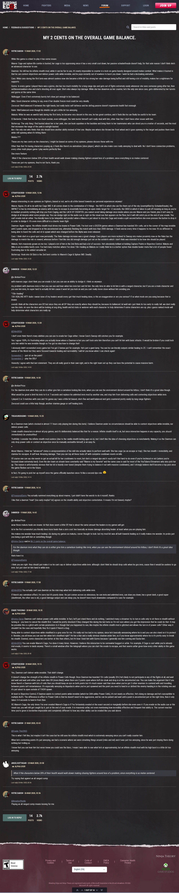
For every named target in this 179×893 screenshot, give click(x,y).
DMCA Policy (106, 861)
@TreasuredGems (19, 495)
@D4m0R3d (16, 331)
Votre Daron (17, 51)
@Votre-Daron (17, 541)
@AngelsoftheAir (18, 801)
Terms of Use (70, 861)
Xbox (165, 868)
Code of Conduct (88, 861)
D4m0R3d (15, 269)
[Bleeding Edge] (10, 6)
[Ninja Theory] (165, 856)
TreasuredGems (18, 416)
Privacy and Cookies (50, 861)
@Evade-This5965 (19, 731)
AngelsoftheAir (18, 763)
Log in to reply (15, 178)
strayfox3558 (17, 193)
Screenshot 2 (17, 358)
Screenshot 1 (17, 355)
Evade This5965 (18, 610)
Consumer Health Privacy (127, 861)
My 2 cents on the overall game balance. (48, 541)
